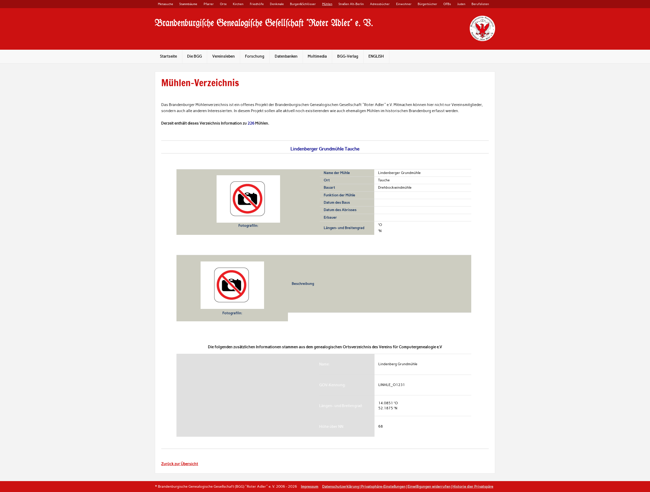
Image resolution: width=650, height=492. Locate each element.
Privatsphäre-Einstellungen (383, 486)
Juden (461, 4)
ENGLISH (376, 56)
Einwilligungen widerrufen (429, 486)
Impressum (309, 486)
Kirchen (238, 4)
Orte (223, 4)
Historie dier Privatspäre (472, 486)
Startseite (168, 56)
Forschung (254, 56)
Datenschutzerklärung (340, 486)
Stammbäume (188, 4)
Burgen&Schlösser (303, 4)
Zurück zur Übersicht (179, 464)
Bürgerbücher (427, 4)
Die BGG (194, 56)
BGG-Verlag (347, 56)
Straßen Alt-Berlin (351, 4)
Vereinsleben (223, 56)
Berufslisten (480, 4)
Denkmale (277, 4)
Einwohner (404, 4)
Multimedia (317, 56)
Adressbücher (380, 4)
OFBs (447, 4)
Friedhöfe (257, 4)
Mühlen (327, 4)
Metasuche (165, 4)
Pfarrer (209, 4)
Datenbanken (286, 56)
